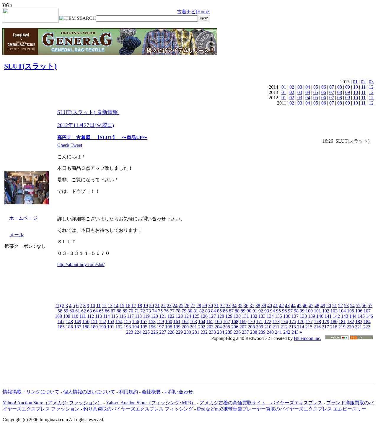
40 (269, 305)
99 (302, 310)
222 (366, 326)
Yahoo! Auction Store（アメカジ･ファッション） (52, 402)
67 (113, 310)
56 (364, 305)
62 (83, 310)
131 (245, 316)
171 (259, 321)
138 (303, 316)
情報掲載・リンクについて (31, 391)
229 (179, 332)
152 (102, 321)
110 (74, 316)
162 (185, 321)
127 (212, 316)
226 (154, 332)
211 (276, 326)
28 (198, 305)
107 (367, 310)
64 (95, 310)
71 (136, 310)
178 (317, 321)
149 (77, 321)
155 (127, 321)
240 (270, 332)
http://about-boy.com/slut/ (81, 264)
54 (352, 305)
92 (260, 310)
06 (323, 86)
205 (226, 326)
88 (237, 310)
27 (192, 305)
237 (245, 332)
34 (234, 305)
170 (251, 321)
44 (293, 305)
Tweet (76, 145)
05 (315, 86)
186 (69, 326)
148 (69, 321)
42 (281, 305)
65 (101, 310)
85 (219, 310)
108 (58, 316)
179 (325, 321)
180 (334, 321)
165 (210, 321)
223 (129, 332)
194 (135, 326)
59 (65, 310)
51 (334, 305)
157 (143, 321)
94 (272, 310)
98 (296, 310)
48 (317, 305)
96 (284, 310)
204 (218, 326)
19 (145, 305)
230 (187, 332)
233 (212, 332)
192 (119, 326)
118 (138, 316)
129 (228, 316)
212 (284, 326)
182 (350, 321)
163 (193, 321)
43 (287, 305)
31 (216, 305)
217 (325, 326)
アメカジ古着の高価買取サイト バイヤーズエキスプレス (261, 402)
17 (133, 305)
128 (220, 316)
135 (278, 316)
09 (347, 86)
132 (253, 316)
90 (249, 310)
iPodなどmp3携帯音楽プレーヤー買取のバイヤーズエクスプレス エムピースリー (281, 408)
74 (154, 310)
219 (342, 326)
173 (276, 321)
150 (85, 321)
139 (311, 316)
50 (328, 305)
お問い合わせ (178, 391)
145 (361, 316)
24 (175, 305)
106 (358, 310)
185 (61, 326)
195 (143, 326)
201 (193, 326)
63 (89, 310)
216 (317, 326)
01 (355, 81)
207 (243, 326)
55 (358, 305)
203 (210, 326)
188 (85, 326)
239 (261, 332)
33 (228, 305)
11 (363, 86)
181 (342, 321)
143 (344, 316)
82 (201, 310)
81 (195, 310)
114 (106, 316)
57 (370, 305)
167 (226, 321)
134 (270, 316)
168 (234, 321)
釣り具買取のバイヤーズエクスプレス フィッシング (138, 408)
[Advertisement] (189, 359)
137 (295, 316)
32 (222, 305)
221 (358, 326)
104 (342, 310)
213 (292, 326)
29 (204, 305)
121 (162, 316)
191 (110, 326)
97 (290, 310)
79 (184, 310)
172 (267, 321)
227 (162, 332)
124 (187, 316)
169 (243, 321)
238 (253, 332)
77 (172, 310)
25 (181, 305)
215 (308, 326)
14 (116, 305)
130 (237, 316)
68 (119, 310)
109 (66, 316)
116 (122, 316)
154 (119, 321)
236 (237, 332)
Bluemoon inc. (307, 338)
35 (240, 305)
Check (63, 145)
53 (346, 305)
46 (305, 305)
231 (195, 332)
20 (151, 305)
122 (171, 316)
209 (259, 326)
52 (340, 305)
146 (369, 316)
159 (160, 321)
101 (317, 310)
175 (292, 321)
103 (334, 310)
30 (210, 305)
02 (363, 81)
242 (286, 332)
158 (152, 321)
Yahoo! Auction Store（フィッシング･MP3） (151, 402)
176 (300, 321)
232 (204, 332)
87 (231, 310)
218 (333, 326)
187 (77, 326)
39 (263, 305)
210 (267, 326)
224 (137, 332)
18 (139, 305)
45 (299, 305)
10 (355, 86)
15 (122, 305)
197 (160, 326)
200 (185, 326)
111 (82, 316)
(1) (58, 305)
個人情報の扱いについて (89, 391)
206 (234, 326)
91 (254, 310)
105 (350, 310)
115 (114, 316)
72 (142, 310)
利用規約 (128, 391)
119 (146, 316)
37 (252, 305)
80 (190, 310)
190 (102, 326)
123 (179, 316)
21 (157, 305)
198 (168, 326)
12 (371, 86)
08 (339, 86)
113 (98, 316)
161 (176, 321)
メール (16, 234)
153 (110, 321)
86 (225, 310)
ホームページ (23, 218)
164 (201, 321)
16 (128, 305)
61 (77, 310)
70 (130, 310)
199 (176, 326)
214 (300, 326)
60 (71, 310)
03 (371, 81)
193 (127, 326)
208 (251, 326)
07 (331, 86)
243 (295, 332)
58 (60, 310)
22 (163, 305)
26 (187, 305)
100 (309, 310)
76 (166, 310)
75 (160, 310)
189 (94, 326)
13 (110, 305)
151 (94, 321)
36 (246, 305)
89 (243, 310)
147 (61, 321)
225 (146, 332)
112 (90, 316)
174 (284, 321)
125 (195, 316)
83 (207, 310)
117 (130, 316)
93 (266, 310)
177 (309, 321)
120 (154, 316)
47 (311, 305)
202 (201, 326)
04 (307, 86)
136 (286, 316)
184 (367, 321)
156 (135, 321)
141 (328, 316)
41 (275, 305)
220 (350, 326)
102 (325, 310)
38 (257, 305)
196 (152, 326)
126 (204, 316)
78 (178, 310)
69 (125, 310)
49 (322, 305)
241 (278, 332)
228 (171, 332)
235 (228, 332)
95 (278, 310)
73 (148, 310)
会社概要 (151, 391)
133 (261, 316)
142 (336, 316)
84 (213, 310)
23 (169, 305)
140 (319, 316)
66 (107, 310)
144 (352, 316)
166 (218, 321)
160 (168, 321)
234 (220, 332)
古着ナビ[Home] (193, 11)
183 (358, 321)
